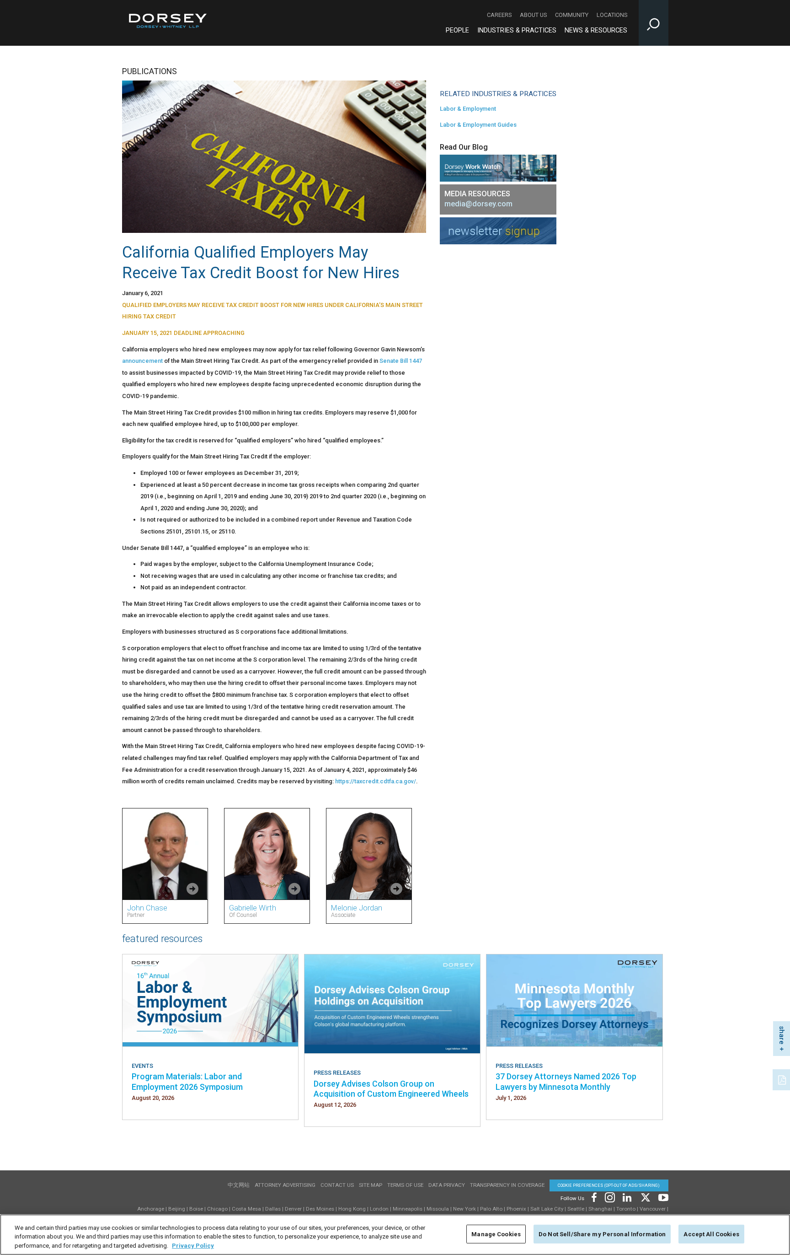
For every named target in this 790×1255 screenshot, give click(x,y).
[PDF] (782, 1078)
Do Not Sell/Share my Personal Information (602, 1233)
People (457, 30)
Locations (612, 14)
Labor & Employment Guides (478, 124)
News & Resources (596, 30)
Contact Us (337, 1185)
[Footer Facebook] (593, 1196)
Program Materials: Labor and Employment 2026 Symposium (187, 1081)
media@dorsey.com (478, 203)
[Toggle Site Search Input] (653, 23)
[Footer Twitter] (645, 1196)
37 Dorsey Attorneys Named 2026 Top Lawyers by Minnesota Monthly (566, 1081)
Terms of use (405, 1185)
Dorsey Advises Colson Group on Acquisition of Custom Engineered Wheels (391, 1089)
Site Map (370, 1185)
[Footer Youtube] (661, 1196)
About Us (533, 14)
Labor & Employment (468, 108)
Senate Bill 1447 (400, 360)
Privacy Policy (193, 1245)
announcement (142, 360)
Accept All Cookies (711, 1233)
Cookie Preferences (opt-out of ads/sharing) (609, 1185)
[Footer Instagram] (609, 1196)
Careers (499, 14)
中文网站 (239, 1185)
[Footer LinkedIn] (627, 1196)
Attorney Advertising (285, 1185)
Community (571, 14)
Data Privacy (446, 1185)
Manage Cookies (496, 1233)
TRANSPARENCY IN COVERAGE (507, 1185)
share (782, 1035)
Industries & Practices (516, 30)
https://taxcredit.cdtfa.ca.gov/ (375, 781)
